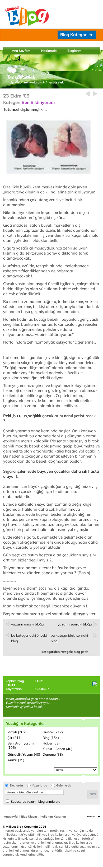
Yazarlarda (39, 785)
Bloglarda (16, 785)
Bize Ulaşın (29, 816)
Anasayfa (11, 816)
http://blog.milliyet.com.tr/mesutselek (36, 82)
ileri (95, 93)
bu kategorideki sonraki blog (69, 638)
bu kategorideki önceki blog (29, 638)
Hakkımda (49, 51)
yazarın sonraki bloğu (75, 624)
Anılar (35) (15, 760)
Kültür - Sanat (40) (57, 749)
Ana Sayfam (21, 51)
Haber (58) (51, 743)
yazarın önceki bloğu (27, 624)
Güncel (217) (53, 732)
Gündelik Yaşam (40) (23, 754)
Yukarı (91, 816)
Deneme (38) (53, 754)
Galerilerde (63, 785)
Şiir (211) (14, 737)
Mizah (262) (16, 732)
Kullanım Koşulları (53, 816)
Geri (88, 93)
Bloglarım (74, 51)
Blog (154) (51, 737)
